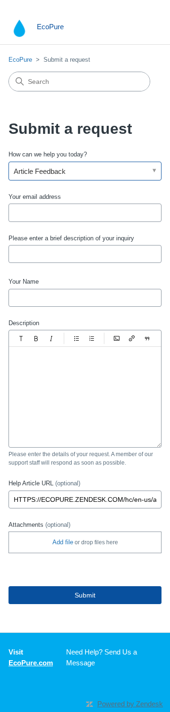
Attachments (39, 524)
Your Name (23, 281)
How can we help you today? (47, 154)
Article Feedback (40, 171)
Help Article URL (44, 483)
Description (23, 323)
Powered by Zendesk (130, 704)
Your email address (34, 196)
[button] (21, 338)
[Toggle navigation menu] (145, 27)
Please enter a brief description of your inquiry (71, 238)
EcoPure (20, 59)
